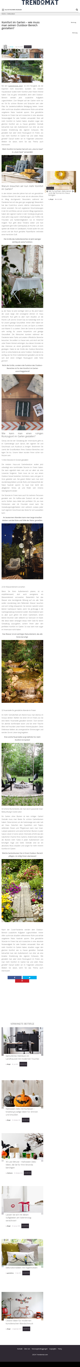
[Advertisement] (39, 39)
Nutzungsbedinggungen (40, 1349)
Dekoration (11, 14)
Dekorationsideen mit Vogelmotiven (22, 1267)
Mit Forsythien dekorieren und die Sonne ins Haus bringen (60, 193)
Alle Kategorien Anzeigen (13, 10)
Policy (60, 1349)
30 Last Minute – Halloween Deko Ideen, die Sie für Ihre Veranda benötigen (21, 1164)
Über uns (27, 1349)
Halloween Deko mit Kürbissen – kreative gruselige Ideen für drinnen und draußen (22, 1111)
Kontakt (19, 1349)
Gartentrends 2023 (15, 86)
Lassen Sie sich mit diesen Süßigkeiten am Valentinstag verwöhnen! (18, 1217)
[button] (47, 191)
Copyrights (52, 1349)
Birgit (11, 47)
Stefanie (9, 1173)
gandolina (10, 1273)
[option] (60, 192)
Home (4, 14)
